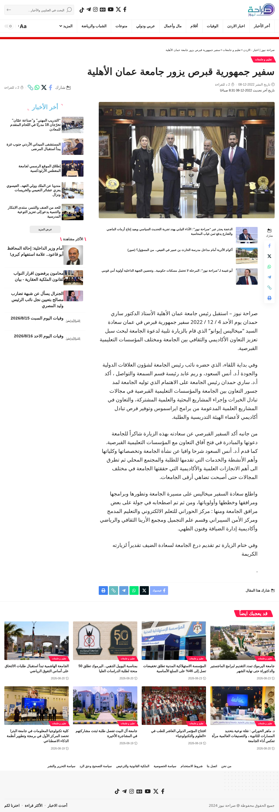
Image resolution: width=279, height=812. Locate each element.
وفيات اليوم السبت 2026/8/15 (37, 318)
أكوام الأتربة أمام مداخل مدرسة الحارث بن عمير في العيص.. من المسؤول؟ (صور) (180, 250)
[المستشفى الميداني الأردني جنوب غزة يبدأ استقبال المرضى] (72, 147)
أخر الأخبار (45, 107)
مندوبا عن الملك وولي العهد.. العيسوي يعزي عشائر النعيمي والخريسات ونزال (34, 190)
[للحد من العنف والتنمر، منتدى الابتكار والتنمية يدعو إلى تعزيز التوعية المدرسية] (72, 212)
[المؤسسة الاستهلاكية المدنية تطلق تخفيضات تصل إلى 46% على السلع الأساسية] (174, 640)
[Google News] (103, 9)
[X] (118, 9)
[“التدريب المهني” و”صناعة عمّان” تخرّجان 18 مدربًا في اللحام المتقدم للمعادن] (72, 125)
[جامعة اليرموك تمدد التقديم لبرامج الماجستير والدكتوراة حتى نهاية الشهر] (242, 640)
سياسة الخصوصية (165, 766)
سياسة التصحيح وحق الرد (96, 766)
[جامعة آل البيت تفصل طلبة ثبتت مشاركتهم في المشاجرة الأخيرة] (105, 705)
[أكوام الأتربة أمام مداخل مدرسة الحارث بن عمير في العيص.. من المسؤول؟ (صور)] (247, 256)
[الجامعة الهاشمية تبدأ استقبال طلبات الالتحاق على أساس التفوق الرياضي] (36, 640)
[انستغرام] (95, 9)
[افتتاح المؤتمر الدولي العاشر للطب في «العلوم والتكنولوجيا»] (174, 705)
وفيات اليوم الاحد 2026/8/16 (38, 336)
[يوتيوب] (111, 9)
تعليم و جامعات (263, 59)
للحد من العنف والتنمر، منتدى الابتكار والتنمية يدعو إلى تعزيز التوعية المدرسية (34, 212)
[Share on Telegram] (269, 277)
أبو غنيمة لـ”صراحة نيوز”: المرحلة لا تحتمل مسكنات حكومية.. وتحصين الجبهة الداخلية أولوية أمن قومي (167, 270)
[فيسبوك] (125, 9)
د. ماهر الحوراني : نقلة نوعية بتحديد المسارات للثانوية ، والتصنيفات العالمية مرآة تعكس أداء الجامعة (243, 736)
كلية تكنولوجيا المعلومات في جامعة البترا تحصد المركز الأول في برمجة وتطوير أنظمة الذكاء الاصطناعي (38, 736)
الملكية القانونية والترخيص (132, 766)
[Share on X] (44, 87)
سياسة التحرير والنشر (61, 766)
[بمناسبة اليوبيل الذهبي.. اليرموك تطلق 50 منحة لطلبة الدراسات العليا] (105, 640)
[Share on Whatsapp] (37, 87)
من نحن (226, 766)
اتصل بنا (212, 766)
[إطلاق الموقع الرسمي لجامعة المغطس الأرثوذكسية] (72, 168)
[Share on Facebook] (51, 87)
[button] (23, 26)
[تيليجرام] (88, 9)
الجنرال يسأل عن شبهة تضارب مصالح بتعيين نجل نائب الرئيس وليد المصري (37, 299)
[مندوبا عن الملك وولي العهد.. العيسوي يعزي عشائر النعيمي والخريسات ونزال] (72, 190)
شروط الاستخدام (192, 766)
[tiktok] (81, 10)
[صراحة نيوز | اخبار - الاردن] (261, 9)
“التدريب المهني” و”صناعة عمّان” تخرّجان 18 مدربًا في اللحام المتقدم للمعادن (35, 124)
